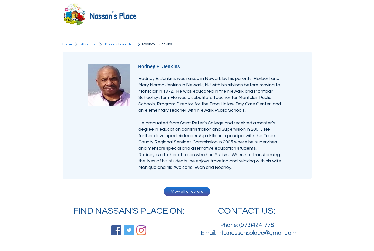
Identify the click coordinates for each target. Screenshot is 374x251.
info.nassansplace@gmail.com (256, 233)
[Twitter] (129, 230)
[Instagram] (141, 230)
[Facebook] (116, 230)
